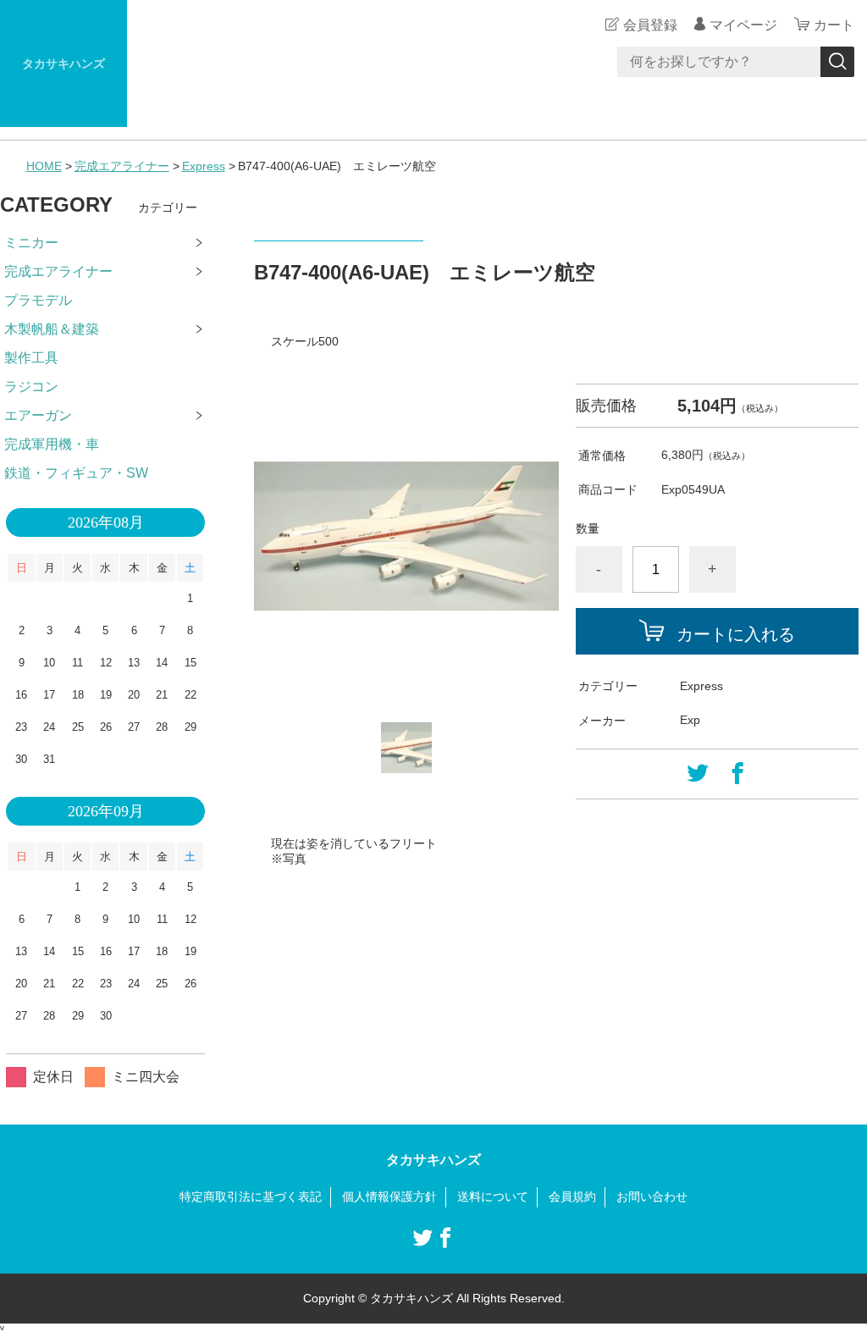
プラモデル (38, 300)
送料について (492, 1196)
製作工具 (31, 358)
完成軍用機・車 (51, 444)
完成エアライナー (122, 166)
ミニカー (31, 242)
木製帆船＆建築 (51, 329)
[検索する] (837, 62)
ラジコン (31, 386)
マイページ (743, 25)
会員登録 (650, 25)
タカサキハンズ (63, 63)
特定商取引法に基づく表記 (250, 1196)
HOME (44, 166)
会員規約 (572, 1196)
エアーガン (38, 415)
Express (203, 166)
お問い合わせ (652, 1196)
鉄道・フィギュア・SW (76, 473)
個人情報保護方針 (389, 1196)
